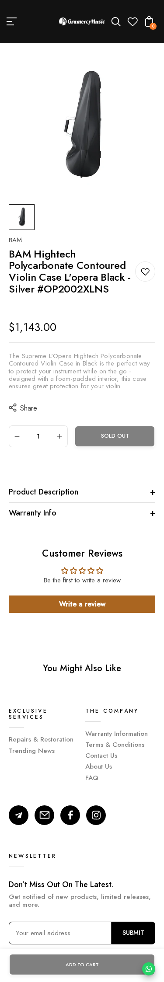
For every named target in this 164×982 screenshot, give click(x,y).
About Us (98, 766)
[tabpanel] (24, 217)
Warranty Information (116, 733)
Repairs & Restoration (41, 739)
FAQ (91, 778)
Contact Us (101, 755)
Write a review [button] (82, 604)
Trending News (32, 751)
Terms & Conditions (114, 744)
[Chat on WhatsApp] (148, 968)
